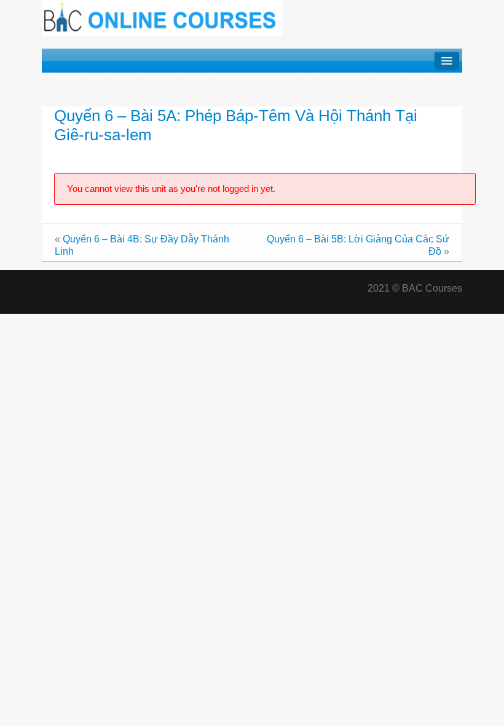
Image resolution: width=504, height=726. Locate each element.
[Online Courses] (162, 17)
